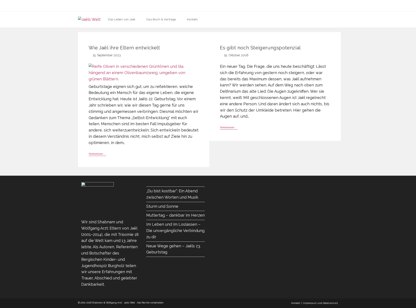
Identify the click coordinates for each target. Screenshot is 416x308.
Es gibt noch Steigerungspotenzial (260, 47)
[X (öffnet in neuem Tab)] (187, 5)
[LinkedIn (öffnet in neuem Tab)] (212, 5)
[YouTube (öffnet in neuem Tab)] (220, 5)
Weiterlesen (97, 154)
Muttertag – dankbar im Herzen (175, 215)
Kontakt (295, 303)
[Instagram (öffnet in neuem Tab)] (204, 5)
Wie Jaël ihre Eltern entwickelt (124, 47)
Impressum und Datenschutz (320, 303)
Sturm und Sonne (162, 206)
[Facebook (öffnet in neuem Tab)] (195, 5)
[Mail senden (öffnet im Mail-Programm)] (229, 5)
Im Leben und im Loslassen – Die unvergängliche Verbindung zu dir (175, 230)
